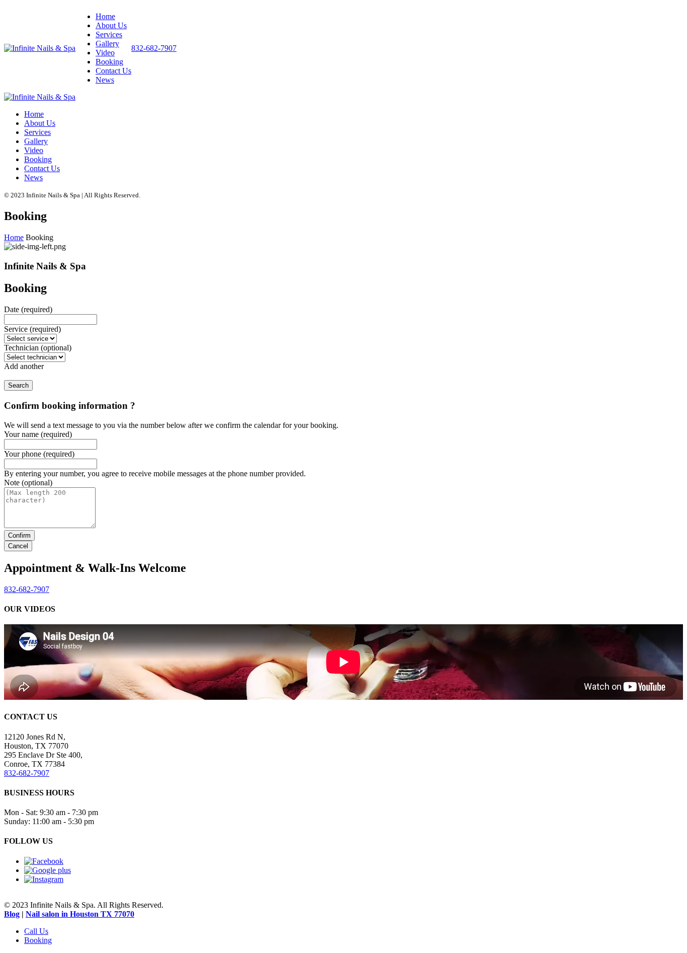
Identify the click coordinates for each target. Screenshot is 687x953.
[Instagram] (43, 879)
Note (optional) (28, 482)
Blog (12, 914)
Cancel (18, 546)
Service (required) (32, 329)
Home (105, 16)
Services (109, 34)
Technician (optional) (37, 347)
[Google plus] (47, 870)
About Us (111, 25)
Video (105, 52)
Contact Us (113, 70)
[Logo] (39, 48)
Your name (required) (38, 434)
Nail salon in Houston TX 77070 (80, 914)
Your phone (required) (39, 454)
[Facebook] (43, 861)
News (105, 80)
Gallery (107, 43)
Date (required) (28, 309)
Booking (109, 61)
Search (18, 385)
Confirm (19, 535)
